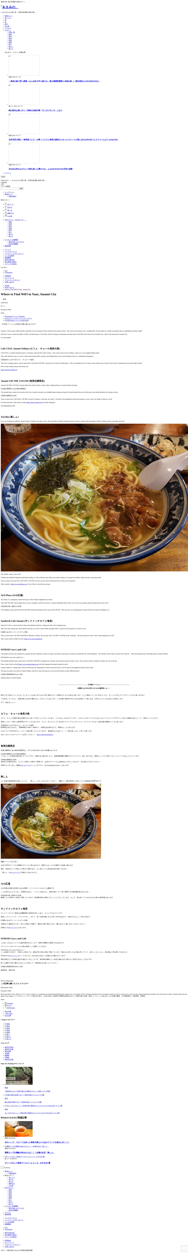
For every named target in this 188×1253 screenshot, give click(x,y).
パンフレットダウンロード (14, 1220)
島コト (11, 1204)
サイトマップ (9, 278)
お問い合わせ (9, 282)
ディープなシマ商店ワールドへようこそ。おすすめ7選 (27, 1163)
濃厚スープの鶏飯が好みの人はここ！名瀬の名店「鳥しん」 (30, 1152)
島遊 (10, 1196)
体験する (12, 1183)
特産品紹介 (12, 1173)
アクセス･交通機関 (11, 1206)
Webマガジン (9, 1188)
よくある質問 (9, 1222)
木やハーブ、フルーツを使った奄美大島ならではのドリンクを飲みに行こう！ (37, 1142)
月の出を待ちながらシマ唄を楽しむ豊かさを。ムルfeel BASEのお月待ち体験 (41, 169)
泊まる (11, 1179)
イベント (8, 1212)
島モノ (11, 1202)
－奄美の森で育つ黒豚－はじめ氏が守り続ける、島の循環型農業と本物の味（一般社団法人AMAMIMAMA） (54, 81)
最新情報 (8, 1214)
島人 (10, 1200)
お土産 (11, 1185)
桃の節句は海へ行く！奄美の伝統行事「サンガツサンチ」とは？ (36, 110)
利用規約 (8, 276)
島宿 (10, 1194)
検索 (21, 188)
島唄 (10, 1198)
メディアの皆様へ (11, 1237)
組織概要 (8, 1224)
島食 (10, 1190)
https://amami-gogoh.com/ (35, 402)
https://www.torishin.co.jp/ (19, 584)
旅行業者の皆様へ (11, 1235)
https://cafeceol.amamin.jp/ (9, 370)
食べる (11, 1181)
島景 (10, 1192)
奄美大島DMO (10, 1233)
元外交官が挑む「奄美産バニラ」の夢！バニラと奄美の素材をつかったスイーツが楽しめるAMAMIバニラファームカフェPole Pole (63, 140)
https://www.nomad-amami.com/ (28, 664)
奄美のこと (9, 1171)
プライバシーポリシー (12, 280)
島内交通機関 (13, 1210)
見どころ (12, 1177)
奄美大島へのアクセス (16, 1208)
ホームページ (26, 765)
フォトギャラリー (11, 1218)
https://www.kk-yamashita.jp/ (33, 639)
